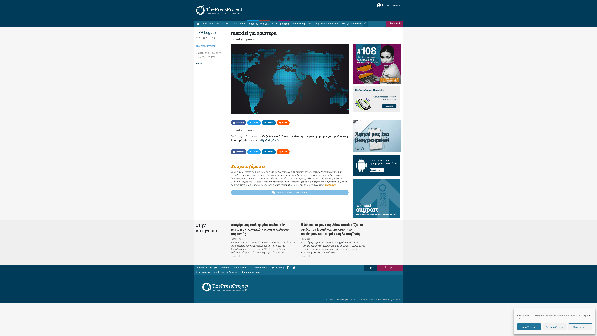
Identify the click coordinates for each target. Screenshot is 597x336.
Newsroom (207, 23)
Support (394, 23)
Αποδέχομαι (529, 327)
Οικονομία (231, 23)
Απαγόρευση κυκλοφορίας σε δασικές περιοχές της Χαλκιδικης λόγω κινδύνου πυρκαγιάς (260, 229)
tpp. (274, 23)
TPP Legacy (206, 32)
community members (229, 13)
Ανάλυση (264, 23)
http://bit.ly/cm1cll (270, 140)
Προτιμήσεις (580, 327)
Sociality (397, 299)
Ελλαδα (209, 38)
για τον (354, 23)
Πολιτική (219, 23)
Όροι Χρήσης (277, 267)
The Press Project (205, 45)
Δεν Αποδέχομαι (555, 327)
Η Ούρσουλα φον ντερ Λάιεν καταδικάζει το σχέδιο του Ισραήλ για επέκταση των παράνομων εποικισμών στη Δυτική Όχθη (332, 229)
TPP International (329, 23)
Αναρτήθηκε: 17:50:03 (205, 57)
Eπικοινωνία (239, 267)
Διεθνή (242, 23)
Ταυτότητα (201, 267)
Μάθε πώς (330, 184)
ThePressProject (224, 9)
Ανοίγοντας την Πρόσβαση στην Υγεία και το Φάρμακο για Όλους (228, 272)
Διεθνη (199, 38)
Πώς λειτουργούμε (219, 267)
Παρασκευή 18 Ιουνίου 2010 (208, 52)
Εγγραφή (397, 4)
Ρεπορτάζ (253, 23)
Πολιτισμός (313, 23)
